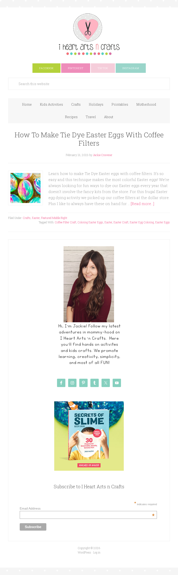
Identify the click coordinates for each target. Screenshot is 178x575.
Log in (96, 552)
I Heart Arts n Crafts (89, 34)
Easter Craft (121, 222)
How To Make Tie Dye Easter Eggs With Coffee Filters (89, 139)
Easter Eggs (162, 222)
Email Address (87, 508)
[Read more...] (142, 203)
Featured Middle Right (54, 218)
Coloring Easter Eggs (90, 222)
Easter (36, 218)
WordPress (84, 552)
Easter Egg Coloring (142, 222)
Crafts (27, 218)
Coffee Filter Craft (65, 222)
